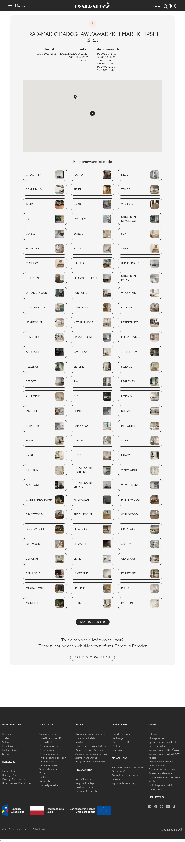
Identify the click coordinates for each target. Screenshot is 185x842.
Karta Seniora (83, 779)
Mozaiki (43, 773)
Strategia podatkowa (160, 773)
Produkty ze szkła (49, 785)
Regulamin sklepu (85, 783)
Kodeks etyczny (157, 765)
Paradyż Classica (11, 775)
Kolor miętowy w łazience (89, 750)
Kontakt (153, 781)
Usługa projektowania (160, 761)
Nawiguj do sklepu (92, 622)
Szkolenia (117, 750)
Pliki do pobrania (121, 734)
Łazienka (7, 738)
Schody (6, 754)
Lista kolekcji (9, 771)
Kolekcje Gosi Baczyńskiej (16, 783)
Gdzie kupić (118, 771)
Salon (5, 742)
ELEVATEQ (45, 742)
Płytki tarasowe (47, 761)
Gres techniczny (48, 769)
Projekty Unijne (157, 746)
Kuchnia (6, 734)
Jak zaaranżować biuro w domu (92, 734)
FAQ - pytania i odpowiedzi (90, 761)
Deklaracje (117, 738)
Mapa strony (155, 789)
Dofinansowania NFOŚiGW (163, 750)
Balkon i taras (10, 750)
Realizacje (117, 746)
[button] (75, 97)
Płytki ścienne (46, 750)
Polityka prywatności (160, 785)
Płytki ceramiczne (48, 746)
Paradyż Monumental (14, 779)
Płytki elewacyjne (48, 765)
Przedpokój (8, 746)
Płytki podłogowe (49, 754)
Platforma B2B (120, 742)
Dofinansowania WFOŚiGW (164, 754)
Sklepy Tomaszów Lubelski (92, 657)
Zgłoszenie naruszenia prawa (164, 777)
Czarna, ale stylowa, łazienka (91, 746)
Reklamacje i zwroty (86, 791)
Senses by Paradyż (49, 734)
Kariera (152, 757)
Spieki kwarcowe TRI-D (52, 738)
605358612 (50, 54)
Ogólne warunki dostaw (161, 769)
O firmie (152, 734)
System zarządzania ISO (162, 742)
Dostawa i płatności (86, 787)
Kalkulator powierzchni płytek (128, 767)
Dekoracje (44, 781)
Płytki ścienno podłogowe (53, 757)
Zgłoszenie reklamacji (124, 783)
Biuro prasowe (156, 738)
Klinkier (43, 777)
